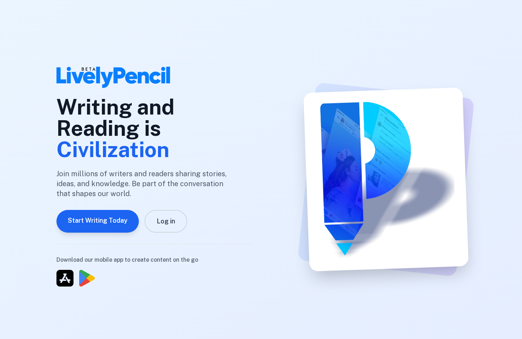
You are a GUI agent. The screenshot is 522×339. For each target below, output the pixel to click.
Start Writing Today (97, 220)
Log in (166, 221)
